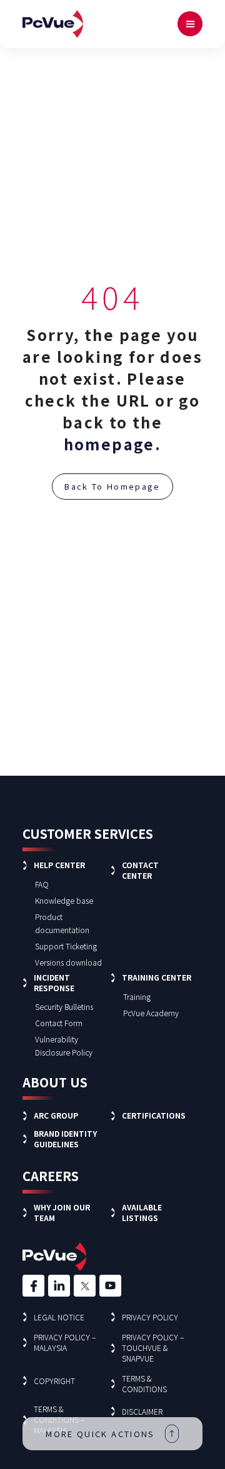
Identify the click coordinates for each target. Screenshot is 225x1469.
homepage (109, 444)
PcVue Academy (151, 1012)
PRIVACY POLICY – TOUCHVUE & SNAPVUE (153, 1347)
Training (137, 996)
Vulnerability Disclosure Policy (63, 1045)
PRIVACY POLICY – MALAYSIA (65, 1342)
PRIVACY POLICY (150, 1317)
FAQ (42, 884)
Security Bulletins (64, 1006)
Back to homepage (112, 486)
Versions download (68, 962)
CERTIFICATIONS (154, 1115)
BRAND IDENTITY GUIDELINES (65, 1138)
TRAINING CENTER (156, 977)
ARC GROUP (56, 1115)
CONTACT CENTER (140, 870)
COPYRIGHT (54, 1380)
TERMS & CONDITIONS (144, 1383)
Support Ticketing (66, 946)
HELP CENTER (59, 864)
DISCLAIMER (142, 1411)
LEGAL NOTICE (59, 1317)
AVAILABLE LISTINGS (142, 1212)
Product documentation (62, 923)
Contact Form (58, 1022)
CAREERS (50, 1176)
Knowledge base (64, 900)
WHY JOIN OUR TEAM (62, 1212)
